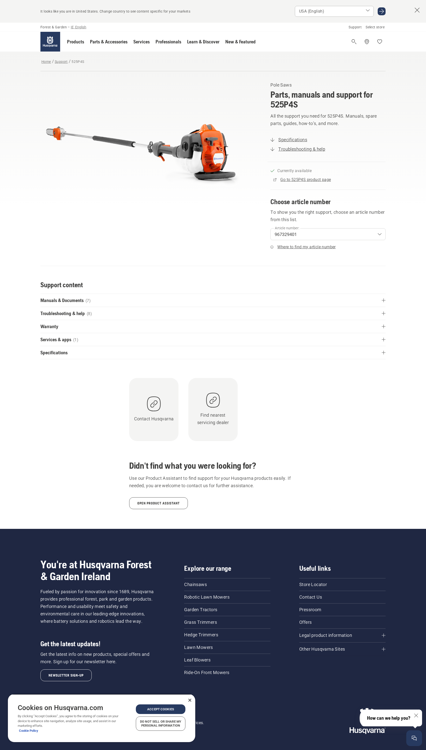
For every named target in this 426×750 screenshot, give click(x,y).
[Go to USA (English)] (382, 11)
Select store (375, 27)
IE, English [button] (78, 27)
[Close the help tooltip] (416, 715)
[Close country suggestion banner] (417, 10)
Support (355, 27)
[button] (75, 42)
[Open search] (354, 42)
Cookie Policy (28, 730)
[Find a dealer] (367, 42)
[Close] (190, 700)
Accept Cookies (160, 709)
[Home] (50, 42)
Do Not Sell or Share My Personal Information (160, 723)
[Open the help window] (414, 738)
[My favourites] (380, 42)
